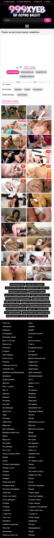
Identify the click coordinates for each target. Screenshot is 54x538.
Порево (6, 471)
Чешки (31, 531)
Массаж (31, 425)
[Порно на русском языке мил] (13, 156)
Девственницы (35, 372)
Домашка (7, 376)
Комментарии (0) (27, 76)
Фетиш (31, 524)
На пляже (7, 443)
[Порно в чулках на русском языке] (39, 200)
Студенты (32, 514)
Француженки (34, 528)
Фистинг (6, 528)
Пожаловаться (27, 72)
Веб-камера (8, 355)
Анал (30, 323)
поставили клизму (12, 312)
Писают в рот (9, 468)
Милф (30, 432)
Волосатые (7, 358)
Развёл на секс (35, 475)
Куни (5, 415)
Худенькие (7, 531)
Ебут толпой (8, 386)
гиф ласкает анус (12, 302)
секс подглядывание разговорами (35, 305)
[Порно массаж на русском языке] (39, 215)
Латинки (6, 418)
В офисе (6, 351)
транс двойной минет (40, 295)
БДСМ (31, 330)
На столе (7, 450)
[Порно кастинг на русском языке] (39, 230)
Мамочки (6, 425)
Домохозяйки (9, 379)
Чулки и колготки (10, 535)
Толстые (6, 517)
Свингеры (7, 492)
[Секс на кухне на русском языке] (39, 274)
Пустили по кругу (35, 471)
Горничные (33, 365)
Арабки (31, 326)
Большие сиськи (35, 333)
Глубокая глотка (10, 365)
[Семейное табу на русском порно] (39, 127)
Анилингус (7, 326)
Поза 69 (31, 468)
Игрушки (32, 393)
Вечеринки (33, 355)
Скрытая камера (35, 496)
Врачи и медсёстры (37, 358)
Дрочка (6, 383)
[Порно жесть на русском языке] (13, 215)
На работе (32, 446)
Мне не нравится (20, 67)
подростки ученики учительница (35, 302)
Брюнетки (7, 344)
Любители (7, 422)
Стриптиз (7, 514)
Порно (48, 2)
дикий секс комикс (37, 291)
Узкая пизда (33, 517)
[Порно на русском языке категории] (13, 259)
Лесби (31, 418)
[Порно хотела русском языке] (13, 274)
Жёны (30, 386)
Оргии (5, 461)
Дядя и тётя (33, 383)
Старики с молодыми (37, 507)
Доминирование (35, 376)
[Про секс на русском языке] (39, 142)
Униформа (32, 521)
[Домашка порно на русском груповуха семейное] (13, 142)
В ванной (6, 348)
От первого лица (35, 461)
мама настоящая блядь (38, 309)
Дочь (30, 379)
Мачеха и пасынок (36, 429)
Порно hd (38, 2)
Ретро (31, 482)
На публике (7, 446)
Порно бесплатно (25, 2)
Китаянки (32, 404)
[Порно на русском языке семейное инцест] (13, 127)
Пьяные (6, 475)
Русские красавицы (11, 489)
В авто (31, 344)
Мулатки (6, 439)
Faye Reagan (22, 95)
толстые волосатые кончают (18, 298)
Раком (31, 478)
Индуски (32, 397)
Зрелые (6, 393)
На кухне (32, 439)
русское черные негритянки (17, 295)
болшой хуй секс (17, 284)
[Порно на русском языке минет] (39, 244)
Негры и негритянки (11, 454)
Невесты (32, 450)
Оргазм (31, 457)
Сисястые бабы (9, 496)
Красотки (7, 411)
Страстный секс (35, 510)
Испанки (6, 401)
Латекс (31, 415)
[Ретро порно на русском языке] (13, 230)
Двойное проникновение (13, 372)
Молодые (32, 436)
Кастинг (6, 404)
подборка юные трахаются (37, 288)
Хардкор (18, 89)
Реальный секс (9, 482)
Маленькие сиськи (36, 422)
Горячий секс (8, 369)
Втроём (6, 362)
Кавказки (32, 401)
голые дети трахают (35, 284)
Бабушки (6, 330)
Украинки (7, 521)
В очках (31, 351)
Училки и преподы (10, 524)
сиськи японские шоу (15, 288)
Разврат (6, 478)
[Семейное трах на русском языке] (39, 112)
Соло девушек (9, 499)
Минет (5, 436)
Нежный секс (34, 454)
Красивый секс (35, 408)
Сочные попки (34, 499)
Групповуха (33, 369)
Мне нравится (17, 67)
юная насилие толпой (16, 316)
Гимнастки (33, 362)
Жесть (5, 390)
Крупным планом (35, 411)
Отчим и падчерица (11, 464)
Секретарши (33, 492)
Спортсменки (34, 503)
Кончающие (8, 408)
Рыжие (27, 89)
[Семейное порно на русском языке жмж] (13, 112)
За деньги (32, 390)
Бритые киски (34, 340)
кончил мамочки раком (16, 309)
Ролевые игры (9, 485)
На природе (37, 89)
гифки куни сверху (40, 298)
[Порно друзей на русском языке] (39, 259)
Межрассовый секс (11, 432)
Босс (30, 337)
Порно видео (10, 2)
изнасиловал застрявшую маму (35, 312)
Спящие (6, 507)
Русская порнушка (36, 485)
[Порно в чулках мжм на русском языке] (13, 244)
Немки (5, 457)
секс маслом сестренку (37, 316)
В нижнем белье (35, 348)
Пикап (31, 464)
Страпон (6, 510)
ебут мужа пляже (11, 305)
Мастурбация (8, 429)
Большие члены (9, 337)
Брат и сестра (9, 340)
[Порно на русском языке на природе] (13, 200)
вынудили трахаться (18, 291)
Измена (6, 397)
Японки (31, 535)
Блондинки (7, 333)
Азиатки (6, 323)
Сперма (6, 503)
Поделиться (41, 72)
